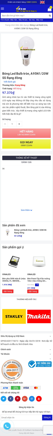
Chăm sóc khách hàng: (22, 2)
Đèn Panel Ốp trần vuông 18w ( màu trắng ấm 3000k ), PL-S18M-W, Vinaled (38, 280)
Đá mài (32, 20)
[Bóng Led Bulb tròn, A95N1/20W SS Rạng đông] (7, 232)
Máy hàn (13, 20)
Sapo (32, 433)
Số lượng (6, 119)
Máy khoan (23, 20)
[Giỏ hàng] (48, 10)
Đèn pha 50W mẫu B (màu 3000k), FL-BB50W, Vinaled (14, 280)
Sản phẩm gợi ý (13, 247)
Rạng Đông (20, 85)
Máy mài (39, 20)
